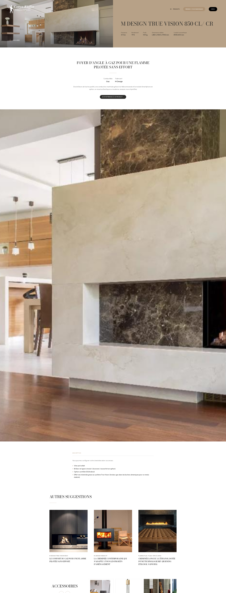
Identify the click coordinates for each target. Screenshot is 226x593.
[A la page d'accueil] (21, 9)
